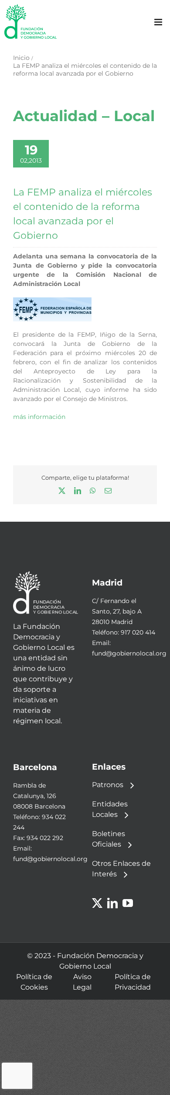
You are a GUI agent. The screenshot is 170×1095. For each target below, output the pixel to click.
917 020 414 (138, 632)
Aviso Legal (82, 982)
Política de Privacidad (133, 982)
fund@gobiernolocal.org (129, 653)
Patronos (107, 785)
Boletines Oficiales (108, 839)
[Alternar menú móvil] (158, 22)
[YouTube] (127, 903)
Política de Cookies (34, 982)
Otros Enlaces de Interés (121, 868)
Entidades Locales (110, 809)
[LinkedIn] (112, 903)
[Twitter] (97, 903)
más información (39, 417)
